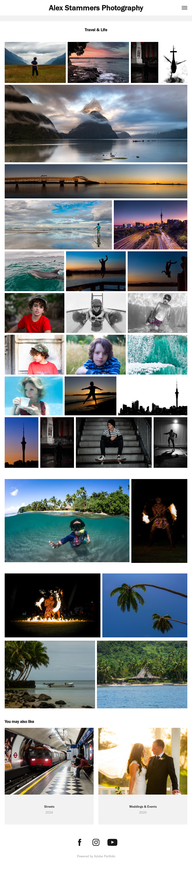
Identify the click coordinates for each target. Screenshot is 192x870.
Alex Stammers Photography (96, 7)
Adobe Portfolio (104, 856)
